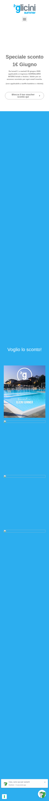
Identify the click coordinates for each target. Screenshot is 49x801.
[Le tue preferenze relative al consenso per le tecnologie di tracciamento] (4, 796)
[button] (24, 19)
